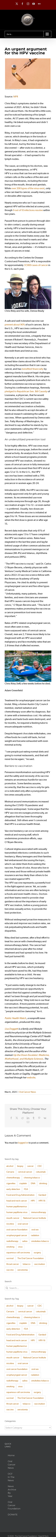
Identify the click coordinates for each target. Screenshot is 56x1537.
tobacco (26, 1264)
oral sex (35, 1229)
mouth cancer (12, 1218)
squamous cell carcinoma (18, 1252)
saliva (24, 1241)
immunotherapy (38, 1212)
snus (20, 1246)
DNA (33, 1183)
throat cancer (12, 1264)
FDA (26, 1189)
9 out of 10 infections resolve (28, 210)
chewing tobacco (32, 1177)
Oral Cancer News (27, 1092)
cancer (30, 1166)
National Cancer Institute (34, 1218)
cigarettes (10, 1183)
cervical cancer (25, 1172)
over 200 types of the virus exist (27, 188)
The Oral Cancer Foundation (30, 1258)
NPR (16, 96)
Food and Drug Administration (20, 1195)
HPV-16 (42, 1200)
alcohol (9, 1166)
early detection (13, 1189)
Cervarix (10, 1172)
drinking (43, 1183)
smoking (10, 1246)
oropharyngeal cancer (16, 1235)
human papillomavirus (16, 1206)
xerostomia (22, 1270)
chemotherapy (13, 1177)
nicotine (10, 1224)
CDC (39, 1166)
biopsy (20, 1166)
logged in (23, 1142)
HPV (33, 1200)
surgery (37, 1252)
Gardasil (42, 1195)
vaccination (39, 1264)
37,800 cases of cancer (36, 265)
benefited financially (32, 368)
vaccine (10, 1270)
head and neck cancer (16, 1200)
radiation (35, 1235)
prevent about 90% (15, 324)
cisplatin (23, 1183)
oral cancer (23, 1224)
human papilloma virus (16, 1212)
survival (10, 1258)
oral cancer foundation (17, 1229)
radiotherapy (12, 1241)
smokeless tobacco (40, 1241)
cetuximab (41, 1172)
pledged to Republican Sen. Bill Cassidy (26, 391)
